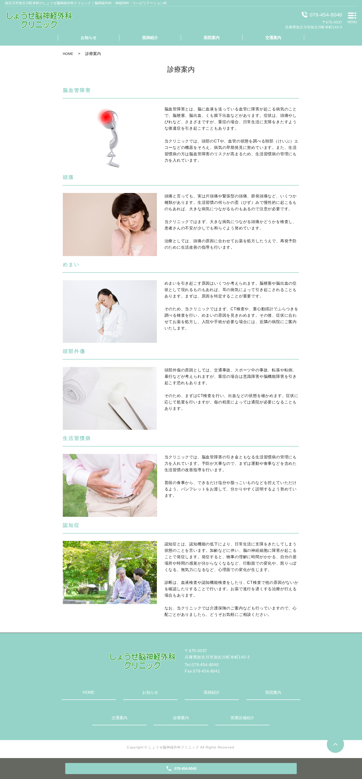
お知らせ (89, 37)
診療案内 (181, 718)
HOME (68, 54)
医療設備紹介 (242, 718)
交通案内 (273, 37)
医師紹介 (150, 37)
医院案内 (212, 37)
